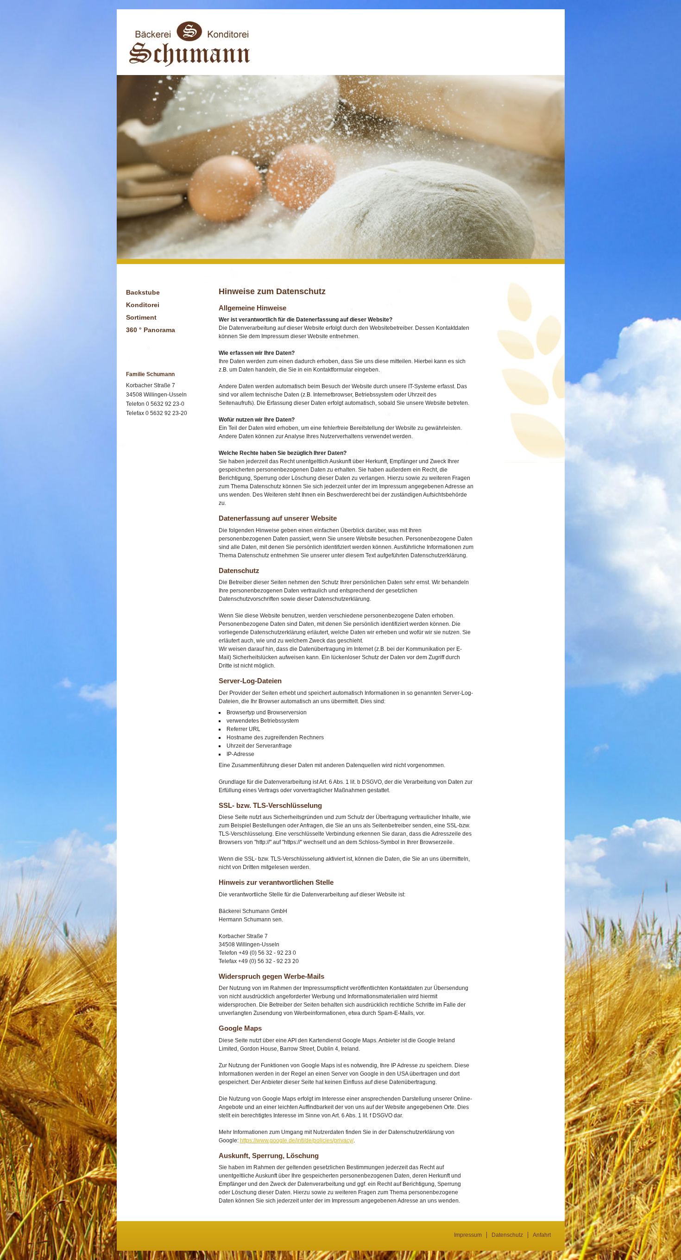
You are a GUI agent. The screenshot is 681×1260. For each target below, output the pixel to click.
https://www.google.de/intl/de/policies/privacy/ (296, 1140)
